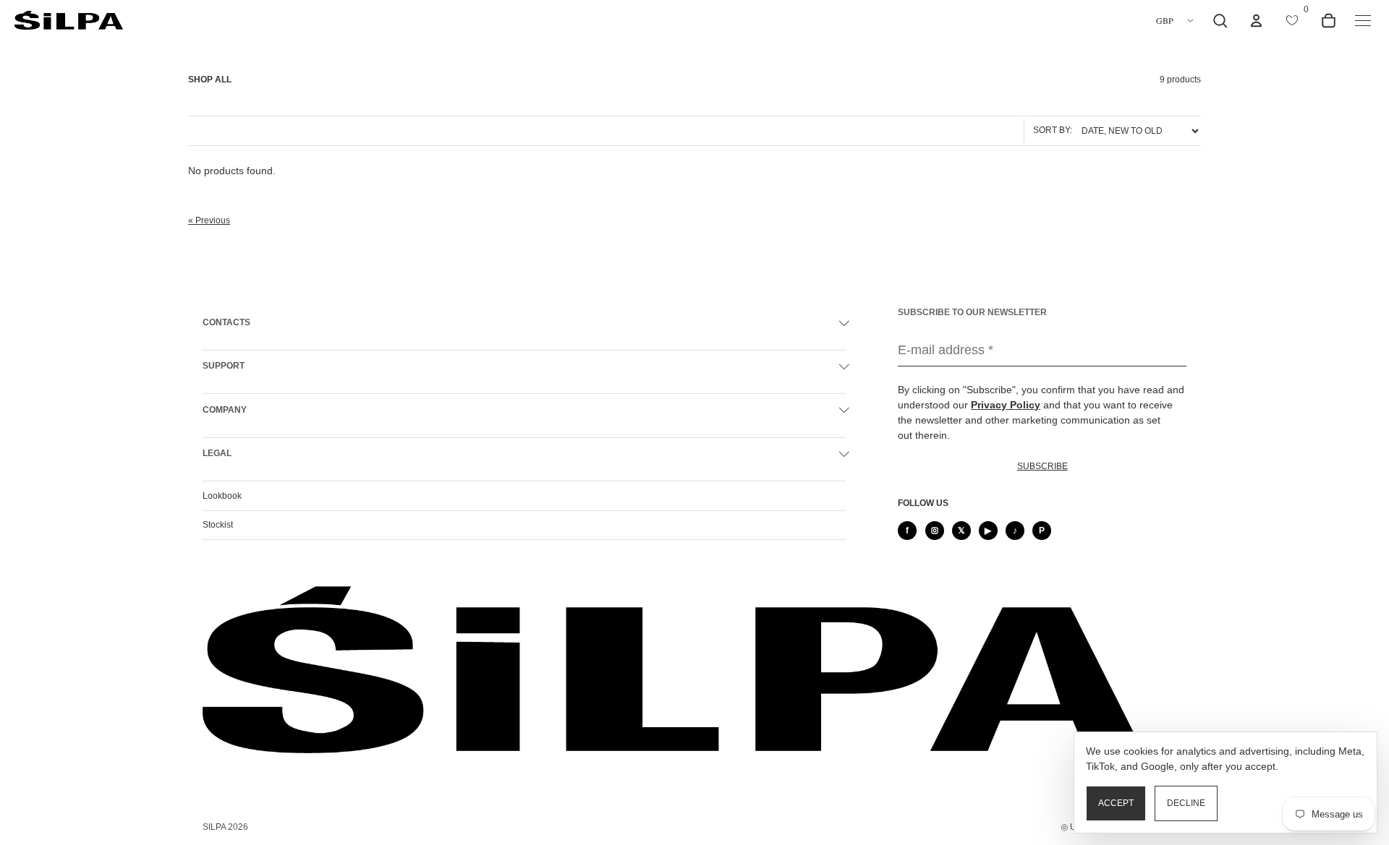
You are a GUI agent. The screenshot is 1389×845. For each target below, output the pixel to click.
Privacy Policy (1005, 405)
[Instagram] (934, 530)
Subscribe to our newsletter (972, 312)
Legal (217, 453)
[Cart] (1328, 20)
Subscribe (1042, 466)
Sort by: (1052, 130)
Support (224, 366)
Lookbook (222, 496)
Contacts (226, 322)
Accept (1116, 803)
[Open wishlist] (1292, 20)
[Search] (1219, 20)
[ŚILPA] (68, 20)
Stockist (218, 525)
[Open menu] (1363, 20)
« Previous (209, 220)
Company (225, 410)
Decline (1186, 803)
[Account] (1255, 20)
